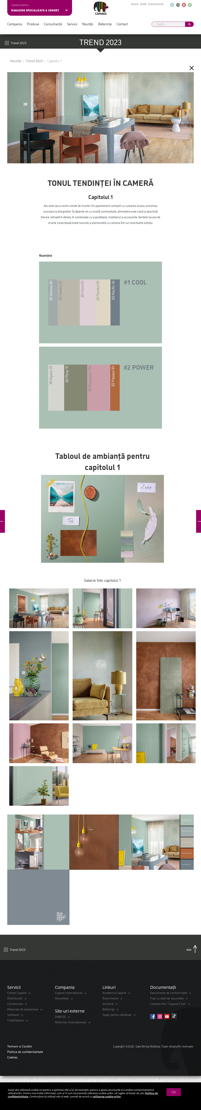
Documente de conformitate (169, 992)
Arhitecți (108, 1003)
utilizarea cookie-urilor (107, 1096)
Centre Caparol (17, 992)
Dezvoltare (62, 998)
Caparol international (69, 992)
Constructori (15, 1003)
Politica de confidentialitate (25, 1051)
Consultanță (53, 24)
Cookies (12, 1057)
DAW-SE (61, 1016)
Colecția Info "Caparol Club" (168, 1003)
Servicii (72, 24)
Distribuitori (15, 998)
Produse (33, 24)
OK (173, 1092)
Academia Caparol (114, 992)
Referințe (105, 24)
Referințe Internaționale (71, 1022)
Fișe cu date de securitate (167, 998)
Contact (122, 24)
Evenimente (156, 4)
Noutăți (87, 24)
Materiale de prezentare (23, 1009)
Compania (14, 24)
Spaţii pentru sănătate (117, 1014)
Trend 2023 (34, 61)
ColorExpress (16, 1020)
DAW (143, 4)
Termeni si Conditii (19, 1046)
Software (13, 1014)
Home (135, 4)
